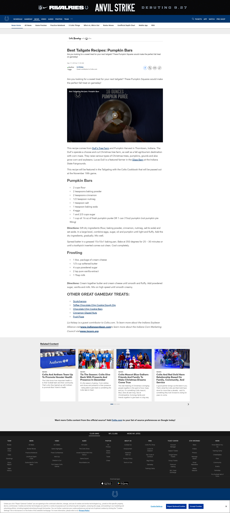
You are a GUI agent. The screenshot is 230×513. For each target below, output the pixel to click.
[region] (115, 506)
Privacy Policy (127, 458)
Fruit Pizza (78, 316)
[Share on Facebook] (145, 69)
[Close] (226, 506)
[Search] (193, 18)
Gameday (150, 464)
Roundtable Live (84, 462)
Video (57, 441)
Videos (194, 448)
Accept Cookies (196, 506)
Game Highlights (57, 448)
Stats (9, 454)
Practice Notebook (31, 452)
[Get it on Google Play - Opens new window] (123, 484)
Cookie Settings (156, 506)
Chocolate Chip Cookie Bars (87, 308)
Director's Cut (56, 460)
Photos (108, 441)
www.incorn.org (89, 331)
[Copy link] (159, 68)
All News (31, 445)
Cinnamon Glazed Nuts (85, 312)
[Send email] (155, 69)
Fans (217, 458)
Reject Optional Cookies (176, 506)
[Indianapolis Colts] (115, 494)
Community (217, 462)
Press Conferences (57, 452)
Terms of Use (128, 462)
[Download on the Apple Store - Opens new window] (106, 484)
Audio (84, 441)
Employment (128, 448)
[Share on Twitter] (150, 69)
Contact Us (128, 445)
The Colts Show (84, 448)
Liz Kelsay (80, 67)
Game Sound (84, 458)
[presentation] (189, 404)
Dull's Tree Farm (100, 148)
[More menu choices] (72, 19)
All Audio (84, 445)
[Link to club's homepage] (7, 19)
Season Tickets (173, 451)
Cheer (108, 460)
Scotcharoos (79, 301)
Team (9, 441)
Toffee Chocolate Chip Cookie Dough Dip (94, 305)
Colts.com (117, 420)
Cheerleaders (217, 454)
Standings (9, 458)
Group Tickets (173, 460)
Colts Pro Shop (150, 445)
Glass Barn (137, 159)
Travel (108, 456)
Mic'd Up (57, 456)
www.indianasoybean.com (96, 327)
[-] (80, 39)
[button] (115, 115)
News (31, 441)
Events (217, 466)
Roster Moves (31, 448)
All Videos (57, 445)
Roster (9, 445)
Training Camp (150, 468)
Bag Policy (150, 460)
